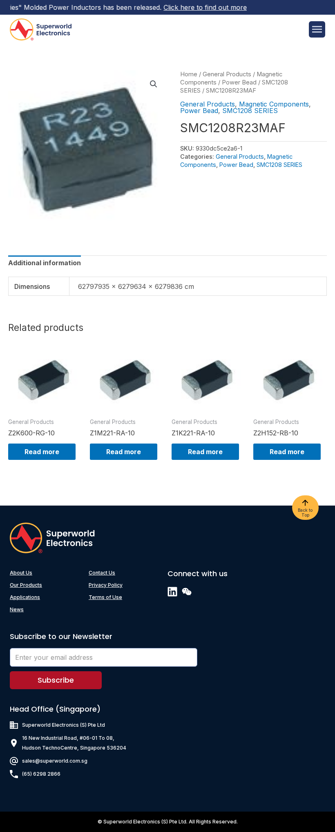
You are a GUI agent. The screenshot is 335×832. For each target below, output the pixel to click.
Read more (42, 452)
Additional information (44, 263)
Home (188, 74)
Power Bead (239, 82)
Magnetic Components (274, 104)
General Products (227, 74)
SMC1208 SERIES (250, 110)
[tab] (44, 262)
